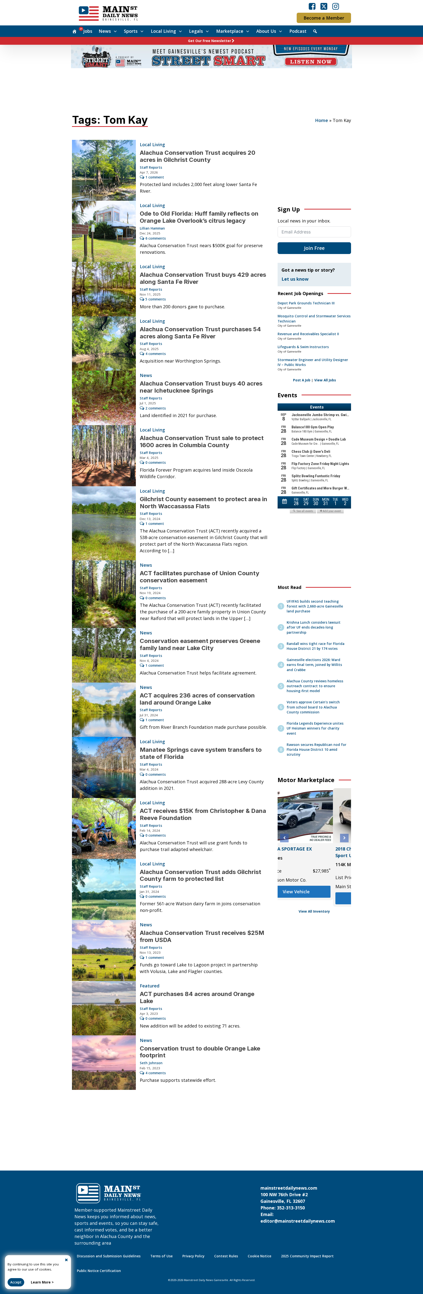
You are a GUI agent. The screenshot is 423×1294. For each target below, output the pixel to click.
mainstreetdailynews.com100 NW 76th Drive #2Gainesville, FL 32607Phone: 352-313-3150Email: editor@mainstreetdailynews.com (297, 1204)
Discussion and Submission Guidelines (109, 1256)
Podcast (297, 31)
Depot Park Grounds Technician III (306, 303)
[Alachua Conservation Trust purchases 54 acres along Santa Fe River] (104, 343)
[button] (284, 838)
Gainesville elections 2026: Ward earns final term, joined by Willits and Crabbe (314, 665)
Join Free (314, 248)
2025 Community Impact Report (307, 1256)
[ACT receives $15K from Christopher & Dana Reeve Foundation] (104, 828)
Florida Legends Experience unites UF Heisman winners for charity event (315, 728)
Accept (16, 1282)
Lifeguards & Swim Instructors (303, 347)
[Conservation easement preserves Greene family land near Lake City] (104, 655)
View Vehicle (314, 898)
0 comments (155, 462)
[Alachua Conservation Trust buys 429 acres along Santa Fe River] (104, 289)
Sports (131, 31)
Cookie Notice (259, 1256)
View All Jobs (325, 380)
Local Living (163, 31)
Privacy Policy (193, 1256)
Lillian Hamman (152, 228)
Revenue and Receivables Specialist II (308, 334)
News (105, 31)
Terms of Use (161, 1256)
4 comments (155, 354)
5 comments (155, 299)
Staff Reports (151, 167)
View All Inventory (314, 911)
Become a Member (324, 18)
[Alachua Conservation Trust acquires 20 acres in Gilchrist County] (104, 170)
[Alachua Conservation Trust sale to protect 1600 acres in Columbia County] (104, 455)
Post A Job (301, 380)
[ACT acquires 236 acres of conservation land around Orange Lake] (104, 710)
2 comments (155, 408)
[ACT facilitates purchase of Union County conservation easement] (104, 594)
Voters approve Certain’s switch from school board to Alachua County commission (313, 707)
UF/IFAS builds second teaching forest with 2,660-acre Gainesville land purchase (315, 606)
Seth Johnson (151, 1063)
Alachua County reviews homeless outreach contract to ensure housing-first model (315, 686)
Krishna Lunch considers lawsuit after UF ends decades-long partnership (314, 627)
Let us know (295, 279)
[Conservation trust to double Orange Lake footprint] (104, 1062)
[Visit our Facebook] (312, 6)
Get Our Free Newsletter (209, 41)
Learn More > (42, 1282)
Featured (149, 986)
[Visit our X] (324, 6)
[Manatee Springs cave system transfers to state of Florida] (104, 767)
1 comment (154, 177)
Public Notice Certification (99, 1271)
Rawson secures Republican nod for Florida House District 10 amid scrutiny (316, 749)
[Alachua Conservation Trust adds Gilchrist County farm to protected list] (104, 889)
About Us (266, 31)
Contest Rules (226, 1256)
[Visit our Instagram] (336, 6)
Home (321, 120)
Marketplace (229, 31)
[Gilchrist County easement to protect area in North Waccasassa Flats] (104, 523)
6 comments (155, 238)
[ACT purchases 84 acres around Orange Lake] (104, 1008)
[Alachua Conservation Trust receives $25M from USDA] (104, 950)
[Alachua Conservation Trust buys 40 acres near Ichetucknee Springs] (104, 398)
